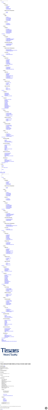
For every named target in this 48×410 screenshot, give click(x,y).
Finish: (2, 383)
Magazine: (3, 382)
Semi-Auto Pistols (4, 340)
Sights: (2, 381)
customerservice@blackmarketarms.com (8, 395)
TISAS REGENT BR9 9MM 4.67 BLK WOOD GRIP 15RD (9, 341)
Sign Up (3, 165)
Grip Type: (3, 384)
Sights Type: (3, 387)
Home (2, 339)
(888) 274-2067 (6, 167)
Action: (3, 379)
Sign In (3, 166)
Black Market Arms (2, 172)
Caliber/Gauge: (3, 385)
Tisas (4, 365)
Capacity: (3, 380)
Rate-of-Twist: (3, 386)
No (2, 409)
